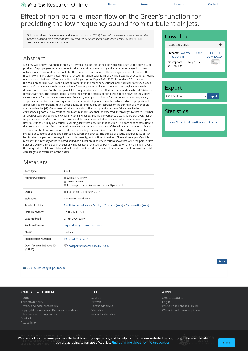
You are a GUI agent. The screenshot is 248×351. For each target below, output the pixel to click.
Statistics (97, 310)
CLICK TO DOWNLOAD (214, 54)
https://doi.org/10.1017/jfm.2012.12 (84, 225)
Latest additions (102, 306)
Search (144, 4)
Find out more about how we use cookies (140, 342)
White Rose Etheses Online (180, 306)
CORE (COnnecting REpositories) (45, 268)
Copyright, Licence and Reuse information (49, 310)
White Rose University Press (181, 310)
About (25, 298)
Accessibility (29, 323)
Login (166, 302)
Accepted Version (179, 45)
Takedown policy (32, 302)
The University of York (77, 205)
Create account (172, 298)
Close (226, 342)
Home (112, 4)
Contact (213, 4)
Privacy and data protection (39, 306)
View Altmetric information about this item (194, 122)
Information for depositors (39, 314)
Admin (222, 261)
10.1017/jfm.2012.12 (76, 238)
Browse (179, 4)
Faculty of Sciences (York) (108, 205)
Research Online (58, 4)
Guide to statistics (103, 314)
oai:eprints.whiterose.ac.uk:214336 (89, 246)
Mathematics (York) (137, 205)
